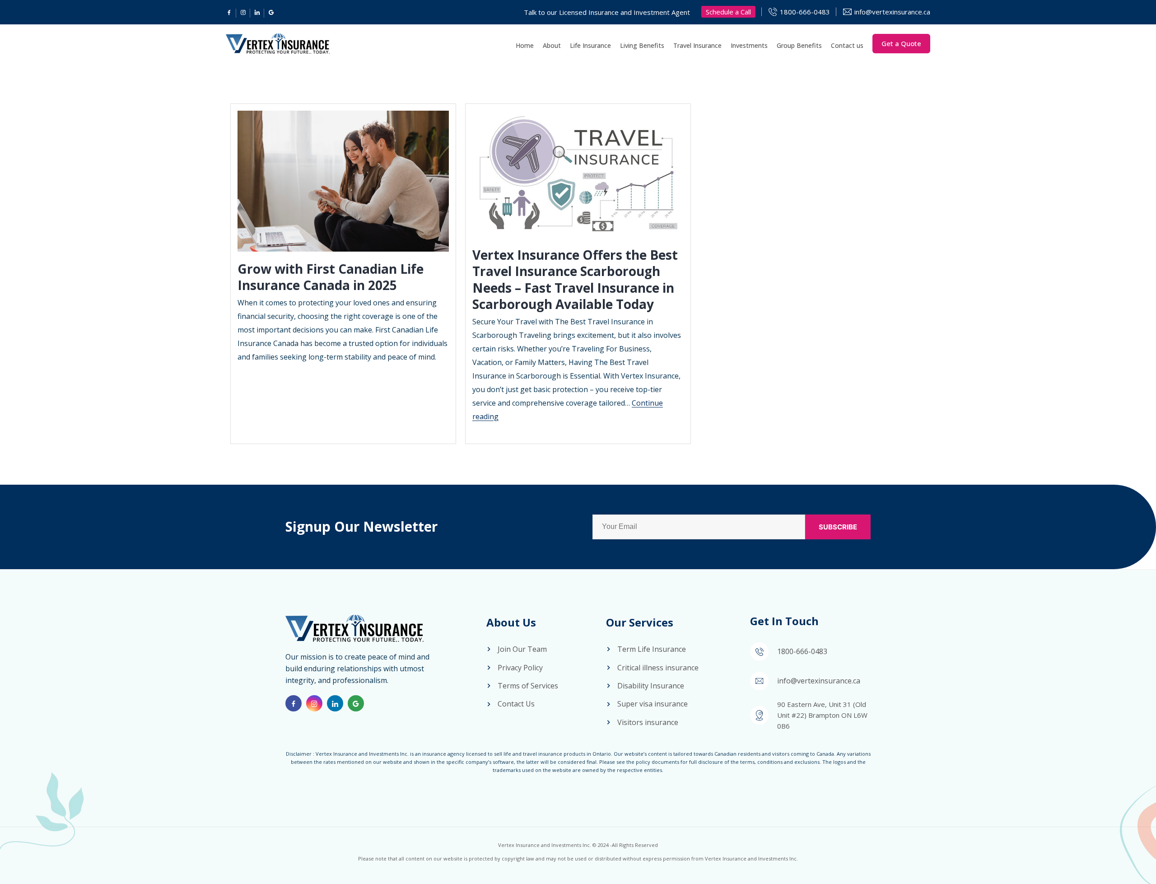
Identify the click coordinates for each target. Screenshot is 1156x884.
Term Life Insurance (651, 649)
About (552, 45)
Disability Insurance (650, 686)
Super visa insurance (652, 704)
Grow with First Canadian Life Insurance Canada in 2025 (331, 277)
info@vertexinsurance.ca (892, 11)
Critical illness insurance (658, 668)
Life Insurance (590, 45)
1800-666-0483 (805, 11)
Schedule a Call (728, 11)
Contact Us (516, 704)
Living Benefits (642, 45)
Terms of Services (528, 686)
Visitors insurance (647, 722)
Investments (749, 45)
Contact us (847, 45)
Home (525, 45)
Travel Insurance (697, 45)
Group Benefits (799, 45)
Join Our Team (522, 649)
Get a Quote (901, 43)
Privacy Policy (520, 668)
